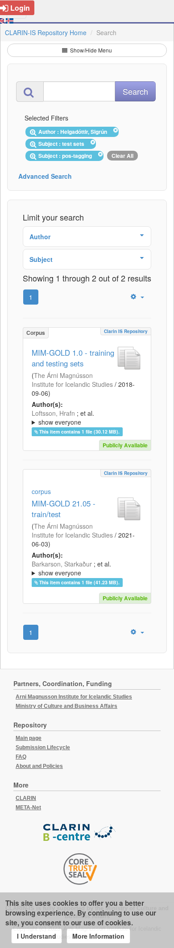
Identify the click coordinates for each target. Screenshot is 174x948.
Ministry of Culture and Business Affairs (66, 706)
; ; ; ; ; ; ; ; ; (86, 417)
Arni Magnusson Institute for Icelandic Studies (74, 697)
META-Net (28, 807)
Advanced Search (45, 176)
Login (20, 8)
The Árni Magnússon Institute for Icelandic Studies (72, 380)
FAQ (21, 757)
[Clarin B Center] (80, 832)
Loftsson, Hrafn (53, 413)
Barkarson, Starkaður (62, 563)
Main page (28, 738)
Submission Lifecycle (43, 747)
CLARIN (26, 798)
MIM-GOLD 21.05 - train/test (63, 508)
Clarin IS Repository (126, 331)
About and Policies (39, 766)
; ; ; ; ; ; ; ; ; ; (86, 568)
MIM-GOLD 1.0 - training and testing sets (73, 358)
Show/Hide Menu (90, 50)
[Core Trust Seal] (80, 869)
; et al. (63, 417)
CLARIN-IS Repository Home (46, 32)
